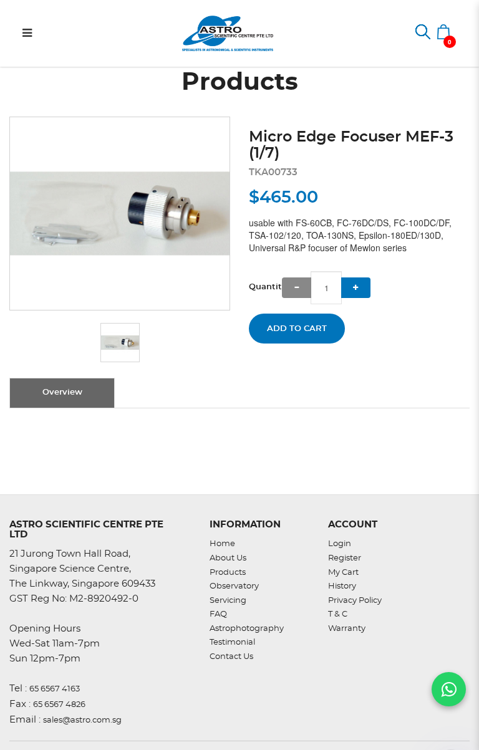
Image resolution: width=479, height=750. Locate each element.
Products (228, 573)
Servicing (228, 601)
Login (339, 544)
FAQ (218, 614)
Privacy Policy (355, 601)
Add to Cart (297, 329)
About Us (228, 558)
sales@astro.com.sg (82, 720)
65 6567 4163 (54, 689)
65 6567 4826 (59, 705)
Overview (62, 392)
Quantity (265, 287)
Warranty (346, 629)
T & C (337, 614)
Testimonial (232, 642)
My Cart (343, 573)
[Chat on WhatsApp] (449, 689)
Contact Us (231, 657)
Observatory (234, 586)
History (342, 586)
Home (222, 544)
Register (344, 558)
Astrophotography (247, 629)
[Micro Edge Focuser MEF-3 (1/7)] (120, 213)
